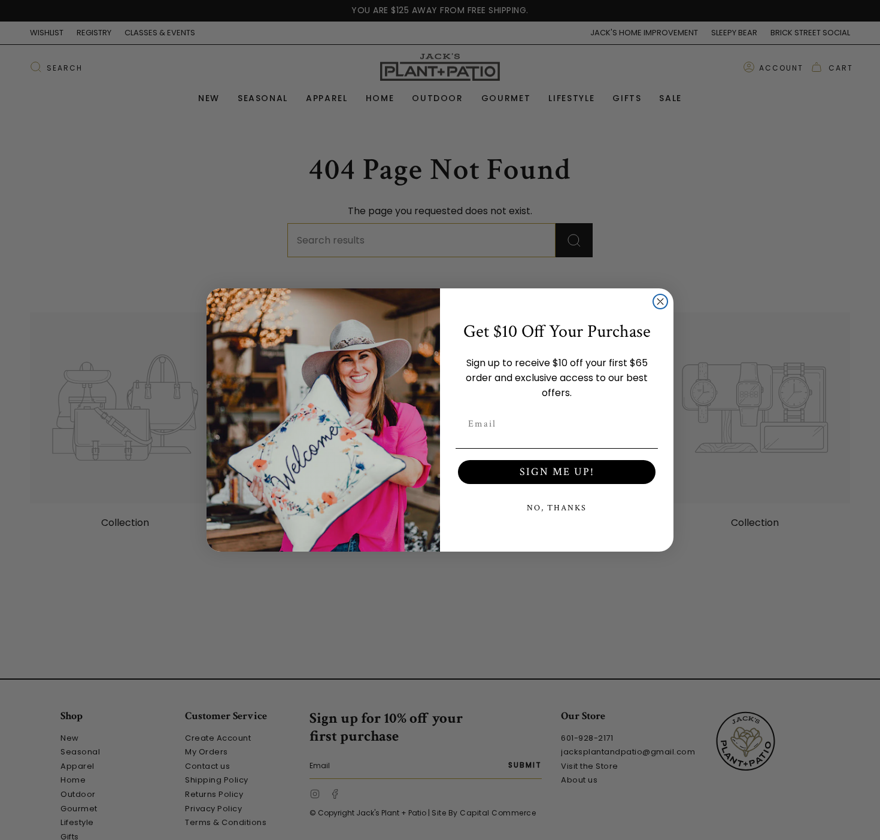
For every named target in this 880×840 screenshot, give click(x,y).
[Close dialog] (660, 301)
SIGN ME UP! (557, 472)
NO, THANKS (557, 508)
